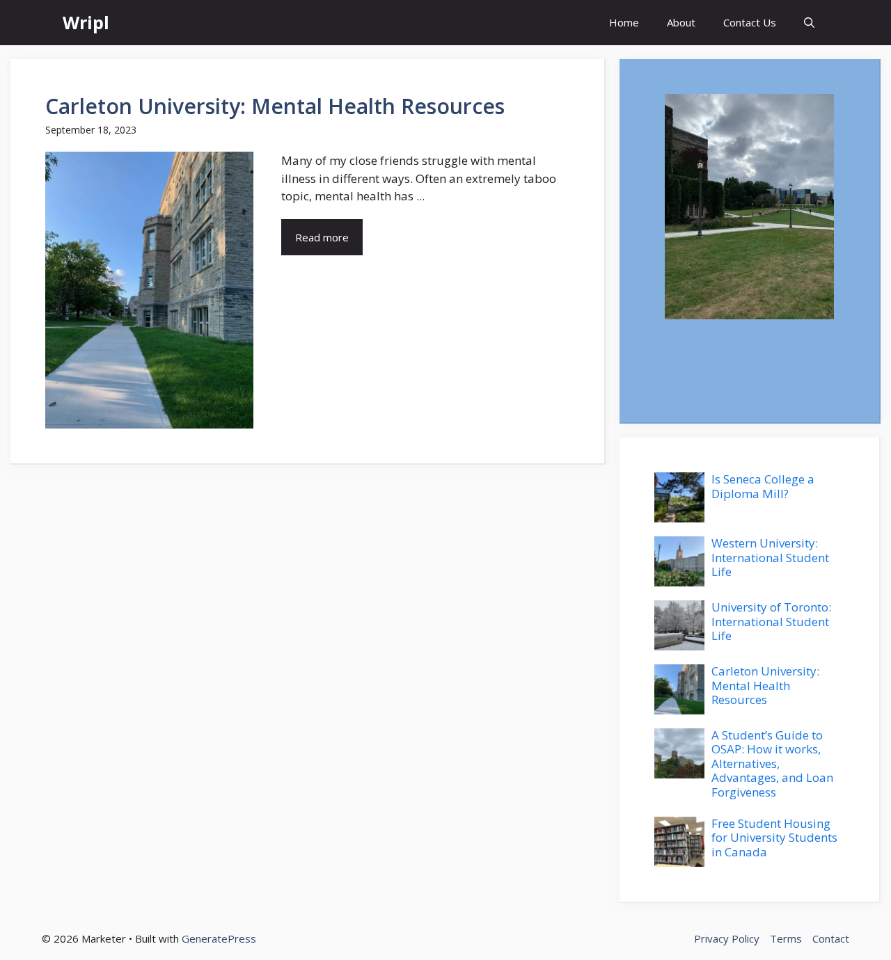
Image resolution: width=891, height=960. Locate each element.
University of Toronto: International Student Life (771, 621)
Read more (322, 237)
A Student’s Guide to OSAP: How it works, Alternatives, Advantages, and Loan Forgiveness (772, 763)
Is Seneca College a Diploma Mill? (762, 486)
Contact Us (749, 22)
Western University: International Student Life (770, 557)
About (681, 22)
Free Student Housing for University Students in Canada (774, 837)
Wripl (86, 22)
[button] (809, 22)
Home (624, 22)
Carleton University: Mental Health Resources (275, 106)
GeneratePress (219, 938)
